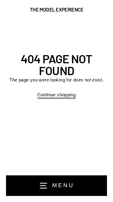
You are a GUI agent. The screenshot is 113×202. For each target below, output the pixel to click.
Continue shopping (56, 94)
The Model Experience (56, 9)
